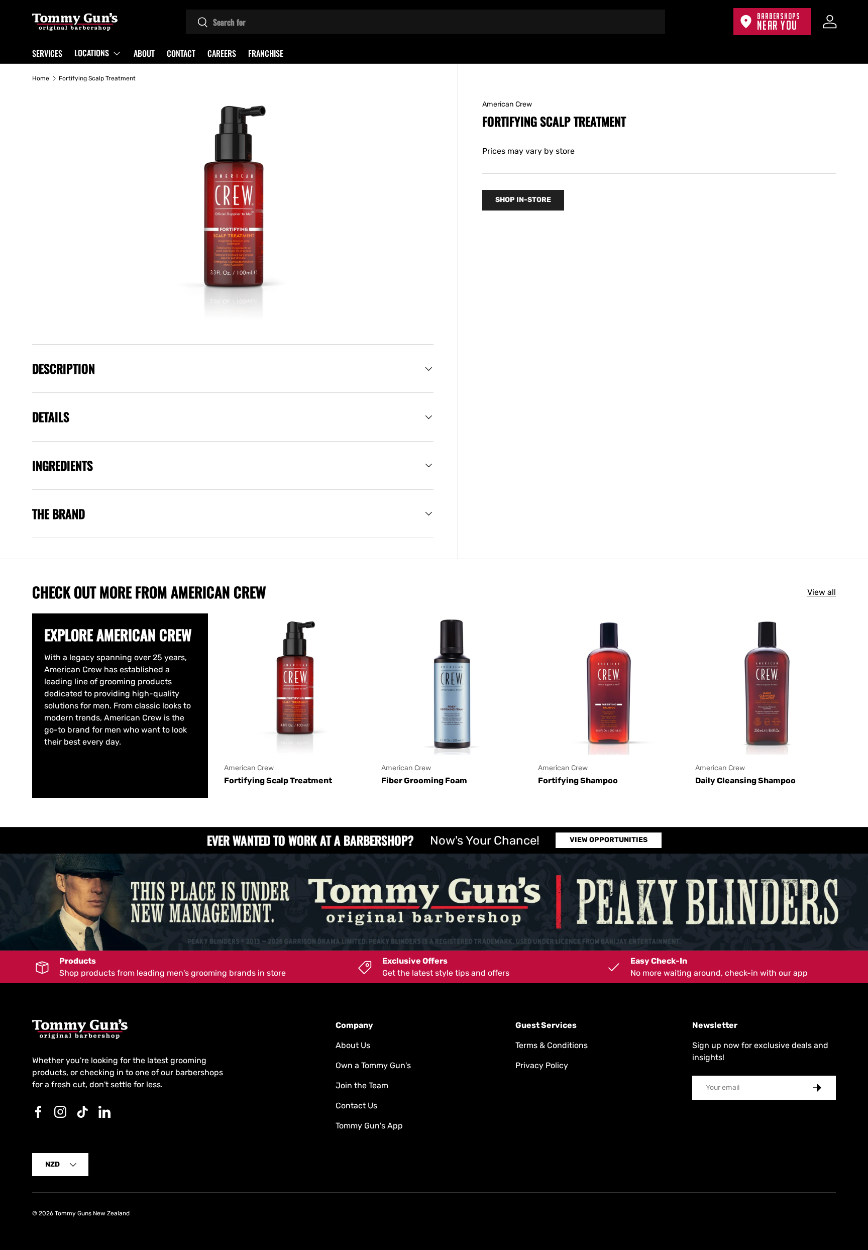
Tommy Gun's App (369, 1125)
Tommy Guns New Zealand (92, 1213)
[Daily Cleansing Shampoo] (765, 684)
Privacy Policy (541, 1065)
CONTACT (181, 53)
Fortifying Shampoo (578, 780)
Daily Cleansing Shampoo (745, 780)
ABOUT (144, 53)
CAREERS (221, 53)
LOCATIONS (91, 53)
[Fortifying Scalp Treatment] (294, 684)
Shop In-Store (523, 199)
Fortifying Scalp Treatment (97, 78)
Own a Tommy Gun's (373, 1065)
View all (821, 592)
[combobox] (426, 22)
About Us (353, 1045)
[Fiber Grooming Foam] (451, 684)
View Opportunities (608, 840)
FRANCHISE (265, 53)
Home (40, 78)
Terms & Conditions (551, 1045)
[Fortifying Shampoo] (608, 684)
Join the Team (362, 1085)
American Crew (507, 104)
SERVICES (47, 53)
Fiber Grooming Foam (424, 780)
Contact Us (356, 1105)
